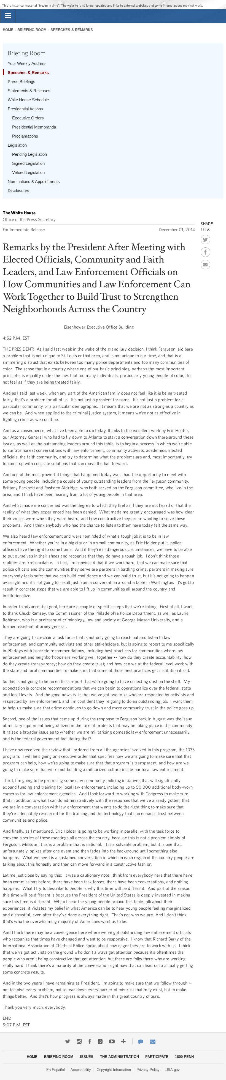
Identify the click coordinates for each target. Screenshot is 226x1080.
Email (205, 263)
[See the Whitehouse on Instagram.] (79, 1041)
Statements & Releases (29, 90)
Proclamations (25, 136)
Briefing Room (32, 30)
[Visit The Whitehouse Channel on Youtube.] (112, 1041)
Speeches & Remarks (71, 30)
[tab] (7, 16)
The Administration (119, 1057)
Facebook (205, 251)
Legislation (17, 145)
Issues (86, 1057)
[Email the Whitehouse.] (152, 1041)
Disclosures (18, 190)
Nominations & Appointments (34, 181)
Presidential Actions (25, 108)
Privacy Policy (148, 1070)
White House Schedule (28, 99)
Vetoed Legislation (28, 172)
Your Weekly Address (27, 63)
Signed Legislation (28, 163)
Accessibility (81, 1070)
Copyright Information (114, 1070)
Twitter (205, 238)
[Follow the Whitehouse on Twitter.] (67, 1041)
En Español (55, 1070)
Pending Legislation (29, 154)
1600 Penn (184, 1057)
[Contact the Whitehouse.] (137, 1041)
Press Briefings (21, 81)
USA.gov (172, 1070)
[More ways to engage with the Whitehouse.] (123, 1041)
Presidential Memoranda (34, 127)
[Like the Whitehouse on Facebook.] (89, 1041)
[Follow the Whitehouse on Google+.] (100, 1041)
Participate (156, 1057)
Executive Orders (28, 118)
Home (8, 30)
